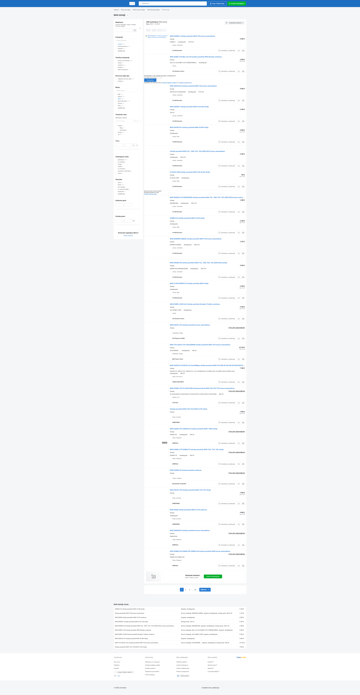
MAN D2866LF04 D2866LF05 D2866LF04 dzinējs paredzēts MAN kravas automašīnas (200, 551)
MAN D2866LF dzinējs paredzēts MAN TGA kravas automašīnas (192, 36)
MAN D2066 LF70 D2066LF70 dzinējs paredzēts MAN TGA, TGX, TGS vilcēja (197, 449)
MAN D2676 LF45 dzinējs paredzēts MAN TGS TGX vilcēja (190, 490)
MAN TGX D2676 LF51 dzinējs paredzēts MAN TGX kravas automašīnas (136, 642)
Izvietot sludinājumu (212, 576)
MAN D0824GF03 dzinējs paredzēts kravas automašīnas (190, 530)
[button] (238, 50)
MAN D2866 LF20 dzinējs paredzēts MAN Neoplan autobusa (133, 630)
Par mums (117, 662)
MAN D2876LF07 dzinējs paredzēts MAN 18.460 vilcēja (189, 127)
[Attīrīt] (140, 28)
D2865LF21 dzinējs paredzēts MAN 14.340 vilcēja (187, 218)
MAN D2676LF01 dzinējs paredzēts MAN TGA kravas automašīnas (193, 86)
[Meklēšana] (140, 3)
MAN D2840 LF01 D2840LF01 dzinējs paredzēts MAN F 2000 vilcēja (193, 429)
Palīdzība (116, 665)
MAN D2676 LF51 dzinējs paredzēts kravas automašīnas (190, 325)
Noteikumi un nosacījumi (152, 662)
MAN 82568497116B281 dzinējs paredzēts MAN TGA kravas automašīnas (196, 239)
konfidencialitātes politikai (169, 82)
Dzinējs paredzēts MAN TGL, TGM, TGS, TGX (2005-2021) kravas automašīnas (197, 151)
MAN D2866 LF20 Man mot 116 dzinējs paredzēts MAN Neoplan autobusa (196, 57)
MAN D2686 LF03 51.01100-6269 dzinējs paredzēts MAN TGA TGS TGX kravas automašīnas (202, 388)
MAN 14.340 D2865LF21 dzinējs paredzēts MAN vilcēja (189, 283)
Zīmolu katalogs (150, 674)
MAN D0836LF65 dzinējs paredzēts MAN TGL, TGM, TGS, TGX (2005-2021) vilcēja (198, 263)
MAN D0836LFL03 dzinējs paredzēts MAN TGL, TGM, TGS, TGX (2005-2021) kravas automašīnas (144, 626)
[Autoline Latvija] (120, 3)
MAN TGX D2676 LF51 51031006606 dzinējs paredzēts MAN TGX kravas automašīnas (200, 345)
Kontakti (116, 668)
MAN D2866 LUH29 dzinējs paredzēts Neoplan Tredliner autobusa (134, 634)
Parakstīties (150, 80)
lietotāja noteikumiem (185, 82)
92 (195, 590)
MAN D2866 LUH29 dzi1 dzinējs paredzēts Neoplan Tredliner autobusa (195, 304)
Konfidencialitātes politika (152, 665)
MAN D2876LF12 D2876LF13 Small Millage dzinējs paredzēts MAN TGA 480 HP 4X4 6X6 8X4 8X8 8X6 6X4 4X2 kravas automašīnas (216, 365)
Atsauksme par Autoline (152, 671)
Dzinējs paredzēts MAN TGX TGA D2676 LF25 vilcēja (188, 409)
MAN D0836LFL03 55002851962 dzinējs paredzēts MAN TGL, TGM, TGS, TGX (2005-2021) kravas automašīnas (209, 197)
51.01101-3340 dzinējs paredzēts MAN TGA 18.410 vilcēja (190, 172)
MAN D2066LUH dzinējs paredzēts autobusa (185, 470)
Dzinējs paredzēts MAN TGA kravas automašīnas (129, 613)
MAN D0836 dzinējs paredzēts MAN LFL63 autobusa (188, 510)
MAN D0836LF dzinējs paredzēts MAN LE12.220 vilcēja (189, 106)
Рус (119, 675)
